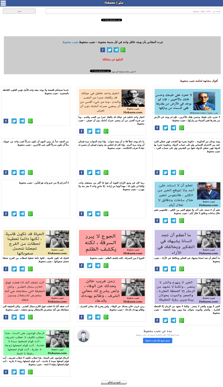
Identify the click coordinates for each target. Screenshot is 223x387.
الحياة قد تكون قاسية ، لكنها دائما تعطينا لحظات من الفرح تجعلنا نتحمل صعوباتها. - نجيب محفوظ (36, 259)
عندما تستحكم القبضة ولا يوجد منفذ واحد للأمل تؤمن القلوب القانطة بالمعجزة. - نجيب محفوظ (36, 91)
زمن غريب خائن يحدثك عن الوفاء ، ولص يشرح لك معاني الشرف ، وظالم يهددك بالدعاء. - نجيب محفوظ (111, 308)
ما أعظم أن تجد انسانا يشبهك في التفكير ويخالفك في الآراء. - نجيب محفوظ (187, 259)
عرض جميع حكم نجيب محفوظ (157, 340)
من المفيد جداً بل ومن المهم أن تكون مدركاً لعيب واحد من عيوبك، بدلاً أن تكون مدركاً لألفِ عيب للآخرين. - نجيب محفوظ (36, 143)
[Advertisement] (111, 28)
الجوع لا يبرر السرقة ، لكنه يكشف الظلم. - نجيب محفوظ (117, 258)
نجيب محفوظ (70, 42)
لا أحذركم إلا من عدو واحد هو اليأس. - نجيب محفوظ (44, 182)
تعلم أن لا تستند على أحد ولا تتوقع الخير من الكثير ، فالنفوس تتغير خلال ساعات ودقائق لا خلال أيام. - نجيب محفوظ (187, 211)
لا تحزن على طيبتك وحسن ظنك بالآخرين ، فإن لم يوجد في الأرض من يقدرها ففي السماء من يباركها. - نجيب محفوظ (187, 118)
